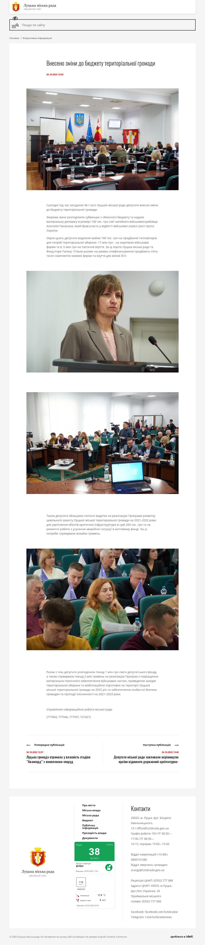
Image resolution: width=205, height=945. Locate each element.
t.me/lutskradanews (158, 917)
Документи (90, 838)
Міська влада (91, 810)
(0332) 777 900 (151, 901)
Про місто (88, 805)
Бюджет (87, 820)
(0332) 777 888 (163, 880)
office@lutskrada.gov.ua (153, 828)
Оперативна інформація (37, 38)
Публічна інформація (90, 827)
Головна (14, 38)
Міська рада (90, 815)
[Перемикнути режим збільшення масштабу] (15, 18)
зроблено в (178, 936)
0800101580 (139, 859)
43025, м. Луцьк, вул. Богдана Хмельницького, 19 (151, 823)
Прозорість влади (94, 833)
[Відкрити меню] (13, 26)
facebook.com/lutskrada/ (161, 912)
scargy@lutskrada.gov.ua (147, 870)
